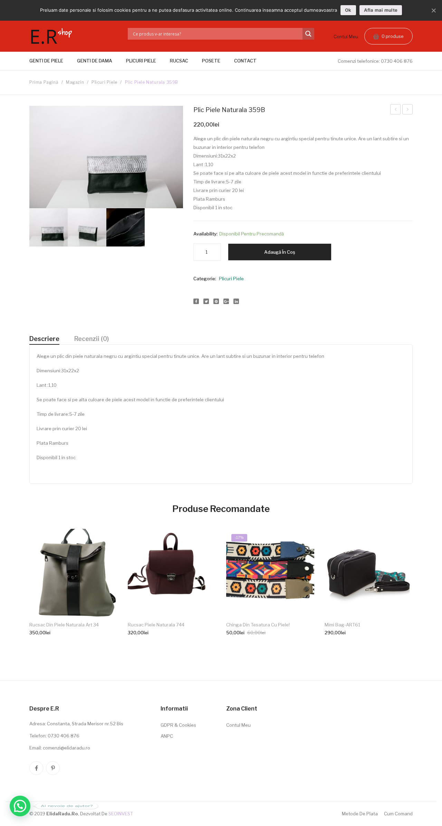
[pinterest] (53, 768)
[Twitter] (206, 301)
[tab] (44, 338)
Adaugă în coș (279, 252)
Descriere (44, 338)
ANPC (167, 736)
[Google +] (226, 301)
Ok (348, 10)
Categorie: (204, 278)
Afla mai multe (381, 10)
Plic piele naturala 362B (408, 110)
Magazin (75, 82)
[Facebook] (196, 301)
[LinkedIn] (236, 301)
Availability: (205, 233)
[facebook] (36, 768)
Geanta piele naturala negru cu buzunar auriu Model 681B (396, 110)
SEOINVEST (120, 813)
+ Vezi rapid (73, 621)
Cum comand (398, 813)
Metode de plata (360, 813)
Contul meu (346, 36)
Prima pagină (43, 82)
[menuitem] (49, 61)
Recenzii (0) (91, 338)
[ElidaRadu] (51, 37)
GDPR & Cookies (178, 725)
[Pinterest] (216, 301)
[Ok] (433, 10)
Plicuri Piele (104, 82)
